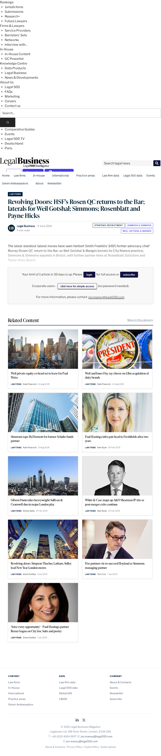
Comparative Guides (20, 129)
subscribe (129, 274)
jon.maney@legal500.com (106, 297)
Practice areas (85, 175)
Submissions (14, 12)
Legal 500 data (132, 175)
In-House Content (17, 54)
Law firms (20, 175)
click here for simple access (77, 286)
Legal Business (16, 73)
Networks (12, 40)
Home (6, 175)
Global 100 (65, 693)
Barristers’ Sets (16, 35)
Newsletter (54, 183)
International (60, 175)
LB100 (63, 698)
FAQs (9, 92)
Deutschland (14, 143)
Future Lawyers (16, 21)
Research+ (12, 16)
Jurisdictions (14, 7)
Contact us (12, 106)
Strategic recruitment (108, 225)
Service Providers (18, 30)
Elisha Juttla (29, 510)
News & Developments (21, 77)
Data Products (15, 68)
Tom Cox (101, 574)
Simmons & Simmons (139, 225)
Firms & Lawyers (12, 26)
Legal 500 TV (15, 139)
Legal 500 (12, 87)
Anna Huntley (29, 574)
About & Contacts (120, 682)
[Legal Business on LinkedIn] (77, 720)
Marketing (12, 96)
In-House (6, 49)
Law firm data (110, 175)
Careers (10, 101)
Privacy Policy (74, 746)
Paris (8, 148)
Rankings (7, 2)
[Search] (7, 122)
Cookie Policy (91, 746)
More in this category (140, 320)
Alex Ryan (102, 447)
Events (10, 134)
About (39, 183)
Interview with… (16, 44)
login (89, 274)
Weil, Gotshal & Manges (137, 231)
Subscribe (116, 698)
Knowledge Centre (13, 63)
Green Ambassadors (15, 183)
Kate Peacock (30, 384)
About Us (7, 82)
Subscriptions (108, 746)
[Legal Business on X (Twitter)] (84, 720)
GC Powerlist (14, 59)
